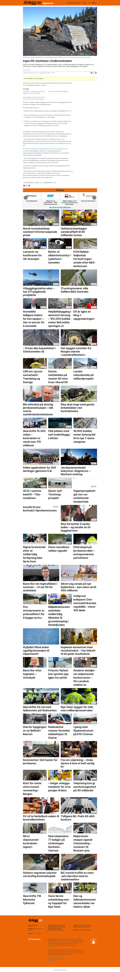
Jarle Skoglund (58, 928)
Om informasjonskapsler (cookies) (56, 959)
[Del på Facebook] (91, 73)
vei (55, 182)
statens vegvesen (28, 182)
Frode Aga (62, 925)
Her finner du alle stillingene (60, 207)
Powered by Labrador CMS (60, 969)
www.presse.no (52, 946)
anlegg (37, 182)
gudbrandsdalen (48, 182)
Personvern (51, 960)
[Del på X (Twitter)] (94, 73)
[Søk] (89, 3)
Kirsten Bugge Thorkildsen (85, 925)
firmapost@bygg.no (85, 930)
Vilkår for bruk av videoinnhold (55, 957)
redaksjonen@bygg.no (59, 930)
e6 (41, 182)
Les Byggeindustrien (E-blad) (73, 2)
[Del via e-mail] (96, 73)
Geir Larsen (86, 926)
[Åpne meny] (94, 3)
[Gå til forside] (32, 3)
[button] (26, 198)
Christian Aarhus (61, 926)
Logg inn (84, 2)
